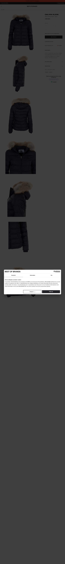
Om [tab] (51, 275)
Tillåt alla (51, 291)
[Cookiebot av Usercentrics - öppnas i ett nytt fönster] (54, 272)
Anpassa (32, 291)
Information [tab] (32, 275)
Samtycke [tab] (13, 275)
